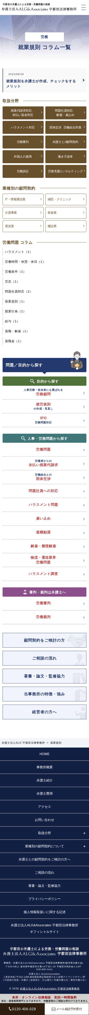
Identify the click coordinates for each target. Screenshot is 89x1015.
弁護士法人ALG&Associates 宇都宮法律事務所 (50, 988)
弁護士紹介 (45, 780)
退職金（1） (14, 341)
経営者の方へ (44, 712)
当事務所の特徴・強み (44, 694)
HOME (44, 754)
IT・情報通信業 (15, 199)
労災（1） (12, 281)
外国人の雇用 (23, 156)
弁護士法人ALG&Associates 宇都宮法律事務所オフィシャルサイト (44, 928)
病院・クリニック (59, 199)
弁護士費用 (45, 793)
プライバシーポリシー (44, 899)
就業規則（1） (15, 301)
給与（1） (12, 321)
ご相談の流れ (44, 658)
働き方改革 (65, 156)
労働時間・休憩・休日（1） (25, 261)
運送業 (9, 226)
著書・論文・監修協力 (44, 676)
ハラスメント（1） (19, 251)
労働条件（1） (15, 271)
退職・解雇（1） (17, 331)
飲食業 (52, 212)
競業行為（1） (15, 311)
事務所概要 (45, 767)
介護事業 (11, 212)
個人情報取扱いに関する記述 (45, 912)
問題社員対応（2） (19, 291)
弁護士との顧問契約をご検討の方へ (44, 859)
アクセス (44, 806)
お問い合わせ (44, 820)
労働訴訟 (23, 171)
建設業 (52, 226)
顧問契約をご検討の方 (44, 640)
